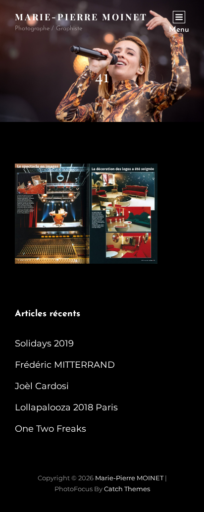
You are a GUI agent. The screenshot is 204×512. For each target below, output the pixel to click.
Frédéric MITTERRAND (65, 364)
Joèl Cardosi (42, 386)
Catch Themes (127, 489)
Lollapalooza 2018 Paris (66, 407)
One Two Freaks (50, 428)
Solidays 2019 (44, 343)
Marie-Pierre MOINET (81, 17)
